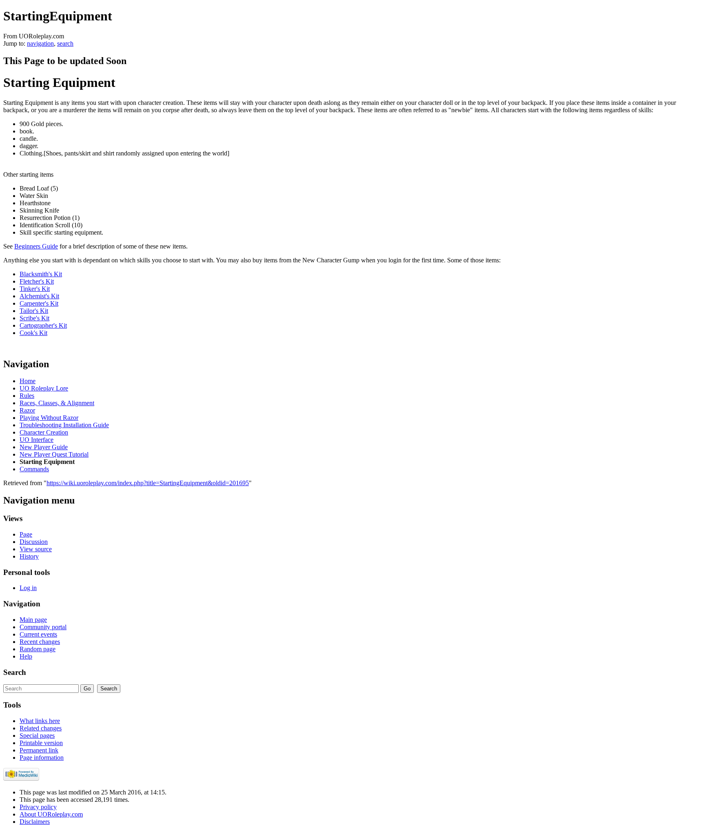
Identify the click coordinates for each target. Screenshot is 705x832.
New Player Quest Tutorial (54, 454)
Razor (27, 410)
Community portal (43, 626)
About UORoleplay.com (51, 814)
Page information (42, 757)
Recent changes (40, 641)
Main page (33, 619)
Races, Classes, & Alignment (57, 402)
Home (27, 380)
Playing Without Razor (49, 417)
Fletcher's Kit (37, 281)
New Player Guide (44, 447)
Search (14, 672)
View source (36, 549)
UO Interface (36, 439)
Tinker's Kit (35, 288)
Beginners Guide (36, 246)
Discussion (34, 541)
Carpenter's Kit (39, 303)
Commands (34, 469)
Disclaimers (35, 821)
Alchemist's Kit (39, 296)
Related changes (41, 728)
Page (26, 534)
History (29, 556)
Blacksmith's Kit (41, 274)
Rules (27, 395)
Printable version (41, 742)
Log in (28, 587)
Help (26, 656)
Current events (38, 634)
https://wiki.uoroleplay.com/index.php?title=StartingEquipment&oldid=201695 (148, 482)
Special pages (37, 735)
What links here (40, 720)
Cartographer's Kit (43, 325)
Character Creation (44, 432)
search (65, 43)
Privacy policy (38, 806)
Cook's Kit (33, 332)
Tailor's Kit (34, 310)
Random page (37, 649)
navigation (40, 43)
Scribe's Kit (34, 318)
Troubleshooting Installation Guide (64, 425)
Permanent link (39, 750)
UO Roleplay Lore (44, 388)
